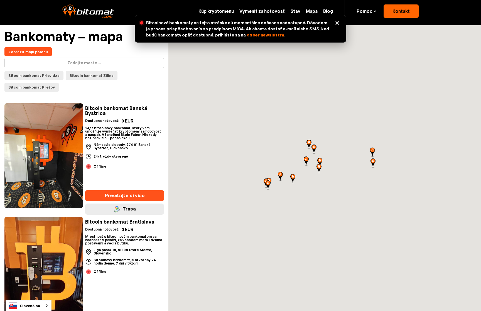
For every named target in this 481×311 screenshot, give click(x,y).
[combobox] (28, 305)
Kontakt (401, 11)
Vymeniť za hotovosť (262, 11)
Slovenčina (30, 305)
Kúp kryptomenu (216, 11)
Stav (295, 11)
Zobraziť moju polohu (28, 52)
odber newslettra (265, 35)
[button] (366, 11)
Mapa (312, 11)
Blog (328, 11)
